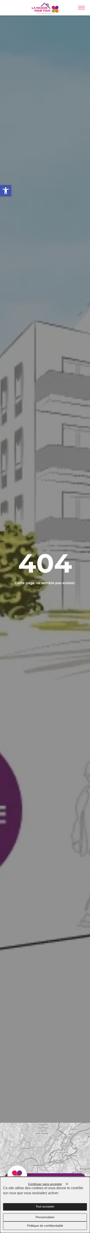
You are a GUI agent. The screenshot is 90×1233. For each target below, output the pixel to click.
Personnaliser (45, 1217)
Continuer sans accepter (45, 1184)
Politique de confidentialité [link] (45, 1225)
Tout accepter (45, 1206)
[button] (5, 190)
